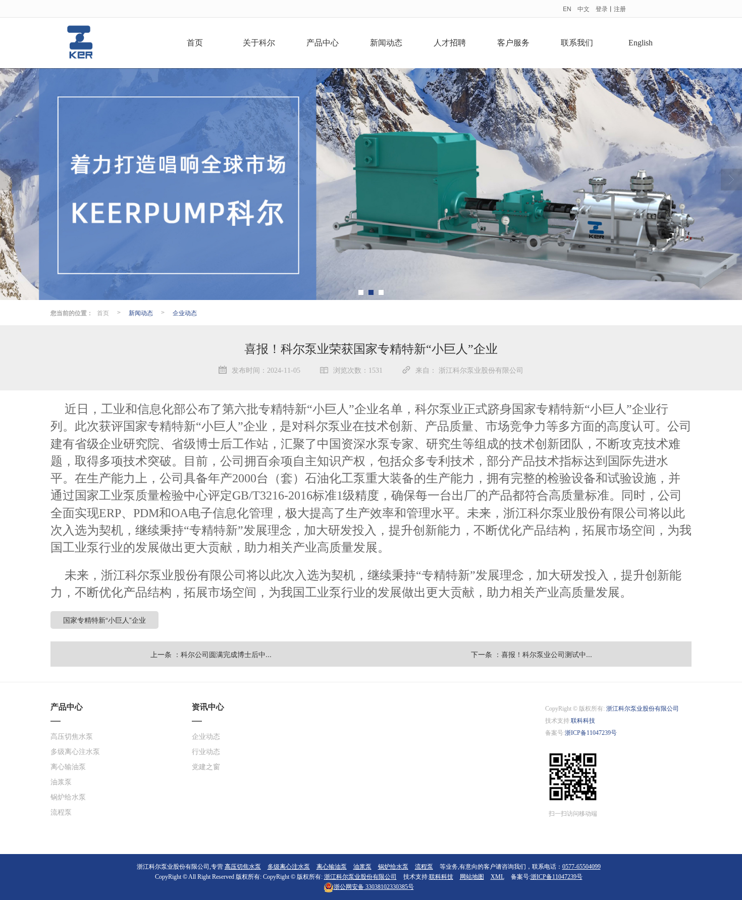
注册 (620, 8)
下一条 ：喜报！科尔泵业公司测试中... (531, 654)
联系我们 (577, 42)
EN (567, 8)
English (640, 42)
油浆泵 (61, 782)
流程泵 (61, 812)
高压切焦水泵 (71, 736)
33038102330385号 (374, 886)
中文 (583, 8)
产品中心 (322, 42)
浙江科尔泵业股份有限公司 (642, 708)
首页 (195, 42)
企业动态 (185, 312)
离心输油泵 (68, 767)
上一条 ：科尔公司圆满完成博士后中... (211, 654)
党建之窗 (206, 767)
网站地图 (472, 876)
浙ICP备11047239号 (591, 732)
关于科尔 (259, 42)
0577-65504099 (581, 866)
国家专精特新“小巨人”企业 (104, 620)
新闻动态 (386, 42)
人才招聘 (450, 42)
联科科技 (583, 720)
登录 (602, 8)
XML (497, 876)
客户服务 (513, 42)
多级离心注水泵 (75, 752)
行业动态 (206, 752)
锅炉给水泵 (68, 797)
